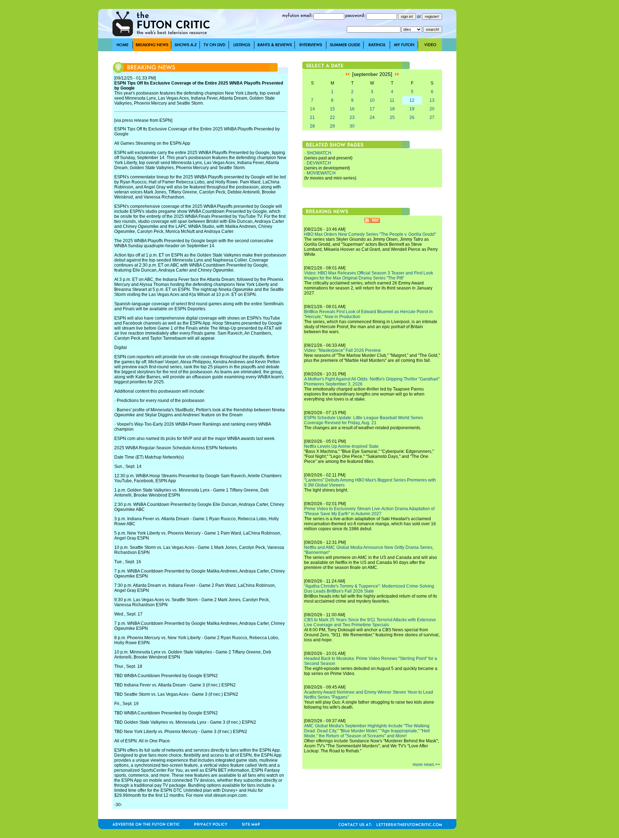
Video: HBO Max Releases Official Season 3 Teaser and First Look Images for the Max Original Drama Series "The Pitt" (368, 275)
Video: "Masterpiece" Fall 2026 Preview (342, 350)
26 (411, 117)
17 (372, 108)
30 (352, 126)
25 (392, 117)
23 (352, 117)
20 (432, 108)
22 (332, 117)
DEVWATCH (319, 163)
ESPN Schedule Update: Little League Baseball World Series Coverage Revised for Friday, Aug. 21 (363, 420)
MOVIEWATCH (321, 173)
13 (432, 100)
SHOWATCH (319, 152)
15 (332, 108)
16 (352, 108)
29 (332, 126)
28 (312, 126)
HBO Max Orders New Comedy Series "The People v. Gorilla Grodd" (370, 234)
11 (392, 100)
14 (312, 108)
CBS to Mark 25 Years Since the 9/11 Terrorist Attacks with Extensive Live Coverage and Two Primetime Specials (370, 622)
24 (372, 117)
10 (372, 100)
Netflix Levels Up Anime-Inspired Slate (341, 446)
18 (392, 108)
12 (411, 100)
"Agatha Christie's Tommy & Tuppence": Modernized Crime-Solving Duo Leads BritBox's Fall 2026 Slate (369, 589)
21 (312, 117)
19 (411, 108)
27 (432, 117)
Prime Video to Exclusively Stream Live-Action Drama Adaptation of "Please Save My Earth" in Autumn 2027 (369, 511)
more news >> (426, 764)
